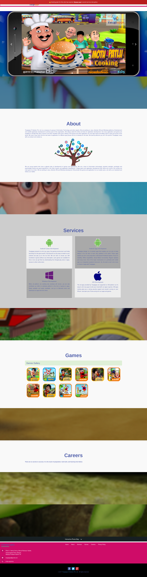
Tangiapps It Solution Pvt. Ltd (70, 572)
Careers (93, 544)
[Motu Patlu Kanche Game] (33, 390)
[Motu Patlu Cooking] (114, 374)
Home (67, 544)
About (72, 544)
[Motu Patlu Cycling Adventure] (65, 390)
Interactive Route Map (72, 539)
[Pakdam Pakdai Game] (49, 374)
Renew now (77, 2)
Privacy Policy (102, 544)
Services (79, 544)
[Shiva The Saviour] (98, 374)
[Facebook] (69, 568)
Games (86, 544)
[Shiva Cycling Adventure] (49, 390)
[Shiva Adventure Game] (33, 374)
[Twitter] (73, 568)
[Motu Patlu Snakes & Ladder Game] (81, 390)
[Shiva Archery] (65, 374)
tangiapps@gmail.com (12, 558)
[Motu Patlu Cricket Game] (81, 374)
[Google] (77, 568)
